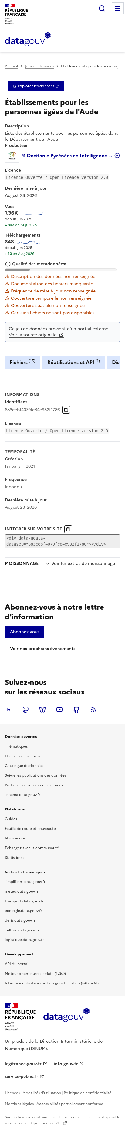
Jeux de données (39, 66)
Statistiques (15, 857)
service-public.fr (21, 1076)
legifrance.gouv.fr (23, 1064)
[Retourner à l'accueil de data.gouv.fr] (28, 39)
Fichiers (22, 362)
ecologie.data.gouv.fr (23, 911)
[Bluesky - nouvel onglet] (42, 710)
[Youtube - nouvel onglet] (59, 710)
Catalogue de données (24, 765)
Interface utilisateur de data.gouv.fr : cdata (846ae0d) (52, 983)
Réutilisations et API (73, 362)
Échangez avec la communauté (32, 848)
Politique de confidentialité (87, 1093)
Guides (11, 819)
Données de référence (24, 756)
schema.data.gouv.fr (22, 795)
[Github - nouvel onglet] (76, 710)
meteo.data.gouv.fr (22, 891)
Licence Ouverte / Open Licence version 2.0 (57, 177)
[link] (36, 86)
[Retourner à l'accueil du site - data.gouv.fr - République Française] (66, 1017)
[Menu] (118, 8)
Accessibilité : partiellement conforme (69, 1104)
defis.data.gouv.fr (20, 920)
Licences (12, 1093)
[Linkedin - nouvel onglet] (8, 710)
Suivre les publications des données (35, 775)
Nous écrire (15, 838)
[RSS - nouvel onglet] (93, 710)
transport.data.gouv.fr (24, 901)
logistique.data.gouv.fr (24, 939)
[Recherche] (102, 8)
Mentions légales (19, 1104)
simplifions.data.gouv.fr (25, 881)
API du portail (17, 964)
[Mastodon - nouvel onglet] (25, 710)
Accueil (11, 66)
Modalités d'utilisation (41, 1093)
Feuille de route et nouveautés (31, 828)
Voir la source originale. (33, 335)
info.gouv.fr (66, 1064)
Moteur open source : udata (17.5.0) (35, 973)
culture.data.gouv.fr (22, 930)
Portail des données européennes (34, 785)
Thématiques (16, 746)
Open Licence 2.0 (46, 1123)
